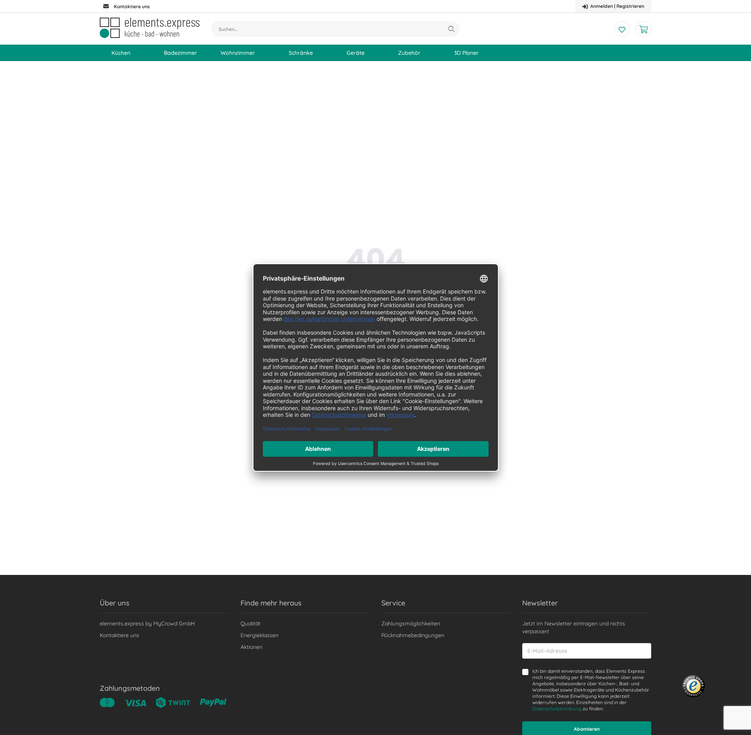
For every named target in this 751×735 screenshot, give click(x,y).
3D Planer (466, 52)
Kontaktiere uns (119, 635)
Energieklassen (259, 635)
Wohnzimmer (238, 52)
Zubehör (409, 52)
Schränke (301, 52)
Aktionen (251, 646)
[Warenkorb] (643, 29)
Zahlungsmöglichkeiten (410, 623)
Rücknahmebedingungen (412, 635)
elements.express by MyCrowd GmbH (147, 623)
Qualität (251, 623)
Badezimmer (180, 52)
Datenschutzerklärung (557, 709)
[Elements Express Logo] (149, 28)
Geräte (356, 52)
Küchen (120, 52)
